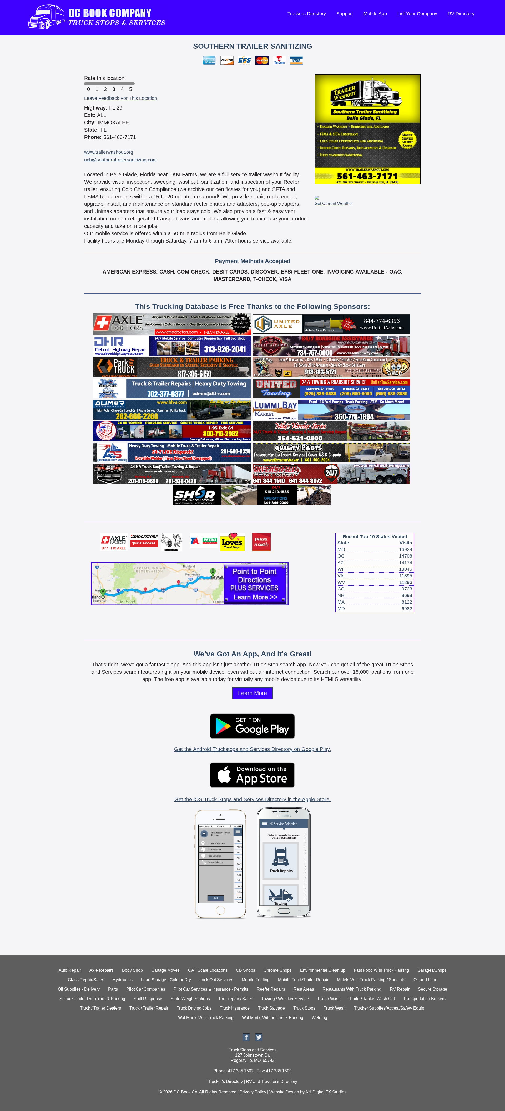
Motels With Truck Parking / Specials (371, 980)
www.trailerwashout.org (108, 152)
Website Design (284, 1092)
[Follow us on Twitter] (258, 1039)
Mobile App (375, 13)
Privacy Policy (253, 1092)
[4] (122, 83)
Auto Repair (70, 970)
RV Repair (400, 989)
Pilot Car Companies (145, 989)
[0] (88, 83)
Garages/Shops (432, 970)
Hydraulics (123, 980)
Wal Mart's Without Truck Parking (272, 1017)
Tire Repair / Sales (235, 998)
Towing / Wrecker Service (285, 998)
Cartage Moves (165, 970)
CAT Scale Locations (208, 970)
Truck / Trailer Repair (148, 1008)
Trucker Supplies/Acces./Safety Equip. (389, 1008)
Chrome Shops (278, 970)
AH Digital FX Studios (325, 1092)
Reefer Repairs (271, 989)
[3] (113, 83)
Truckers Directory (306, 13)
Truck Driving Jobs (194, 1008)
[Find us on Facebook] (246, 1039)
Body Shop (132, 970)
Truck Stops (304, 1008)
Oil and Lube (425, 980)
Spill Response (148, 998)
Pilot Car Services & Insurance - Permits (211, 989)
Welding (319, 1017)
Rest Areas (304, 989)
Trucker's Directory (225, 1081)
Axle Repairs (101, 970)
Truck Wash (335, 1008)
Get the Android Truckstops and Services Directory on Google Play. (252, 749)
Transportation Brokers (424, 998)
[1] (97, 83)
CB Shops (245, 970)
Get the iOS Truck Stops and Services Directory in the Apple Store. (252, 799)
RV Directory (461, 13)
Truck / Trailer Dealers (100, 1008)
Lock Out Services (216, 980)
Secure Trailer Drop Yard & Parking (92, 998)
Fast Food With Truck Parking (381, 970)
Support (344, 13)
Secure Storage (432, 989)
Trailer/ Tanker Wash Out (372, 998)
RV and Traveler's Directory (271, 1081)
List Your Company (417, 13)
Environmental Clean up (322, 970)
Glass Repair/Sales (86, 980)
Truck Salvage (271, 1008)
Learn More (252, 693)
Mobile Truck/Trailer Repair (303, 980)
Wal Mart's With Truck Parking (206, 1017)
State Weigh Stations (190, 998)
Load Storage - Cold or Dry (166, 980)
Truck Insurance (235, 1008)
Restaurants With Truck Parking (351, 989)
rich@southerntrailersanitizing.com (120, 159)
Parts (113, 989)
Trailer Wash (329, 998)
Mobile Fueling (256, 980)
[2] (105, 83)
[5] (130, 83)
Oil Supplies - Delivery (79, 989)
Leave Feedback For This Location (120, 98)
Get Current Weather (334, 203)
